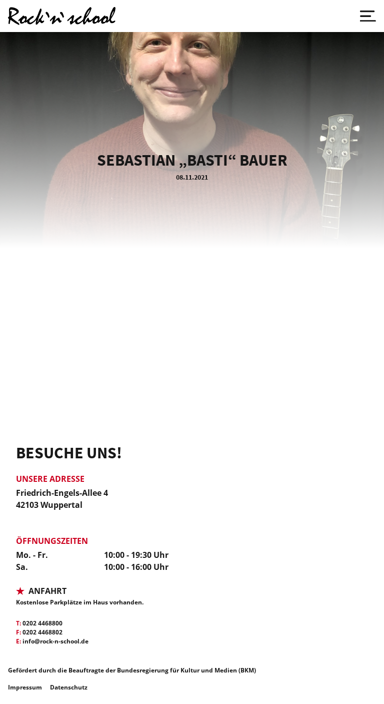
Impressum (25, 687)
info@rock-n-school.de (55, 641)
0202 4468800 (42, 623)
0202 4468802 (42, 632)
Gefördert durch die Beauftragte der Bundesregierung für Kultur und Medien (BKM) (132, 670)
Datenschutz (69, 687)
